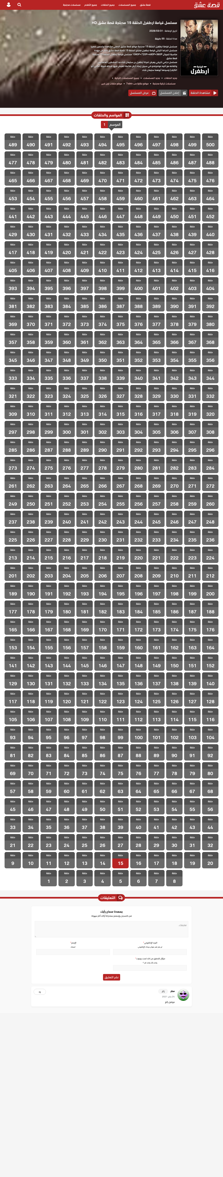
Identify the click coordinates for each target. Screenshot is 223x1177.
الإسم (73, 943)
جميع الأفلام (90, 5)
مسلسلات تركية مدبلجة (164, 84)
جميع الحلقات (108, 5)
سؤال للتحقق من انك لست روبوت (150, 959)
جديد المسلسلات (151, 78)
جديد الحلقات (170, 78)
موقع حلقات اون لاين (111, 84)
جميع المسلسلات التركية (127, 78)
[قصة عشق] (207, 5)
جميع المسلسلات (127, 5)
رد (40, 992)
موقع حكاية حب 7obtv (137, 84)
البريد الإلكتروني (150, 943)
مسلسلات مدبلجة (71, 5)
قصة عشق (145, 5)
